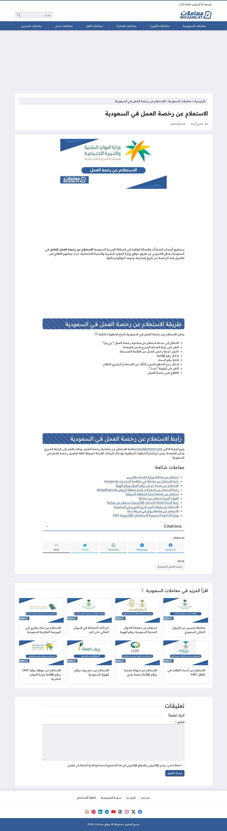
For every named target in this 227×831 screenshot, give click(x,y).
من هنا (108, 343)
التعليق (179, 722)
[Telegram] (107, 812)
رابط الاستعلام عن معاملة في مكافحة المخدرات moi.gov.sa (141, 481)
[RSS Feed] (87, 812)
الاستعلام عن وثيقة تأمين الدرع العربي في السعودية (146, 506)
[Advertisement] (113, 59)
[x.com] (133, 812)
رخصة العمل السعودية (169, 566)
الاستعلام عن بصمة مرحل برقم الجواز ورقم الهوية (147, 485)
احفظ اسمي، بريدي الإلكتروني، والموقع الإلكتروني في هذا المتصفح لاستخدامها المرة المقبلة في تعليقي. (124, 765)
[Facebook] (140, 812)
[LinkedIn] (100, 812)
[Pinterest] (93, 812)
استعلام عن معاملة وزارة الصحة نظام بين (152, 477)
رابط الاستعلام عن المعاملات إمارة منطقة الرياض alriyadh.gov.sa (138, 489)
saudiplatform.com (149, 449)
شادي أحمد (197, 123)
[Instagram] (127, 812)
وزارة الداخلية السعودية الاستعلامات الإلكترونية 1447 (146, 515)
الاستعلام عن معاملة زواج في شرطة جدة (153, 511)
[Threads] (120, 812)
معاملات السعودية (180, 101)
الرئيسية (199, 101)
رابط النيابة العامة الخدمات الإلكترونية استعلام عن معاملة (143, 502)
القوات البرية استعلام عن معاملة (159, 498)
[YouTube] (113, 812)
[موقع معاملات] (196, 15)
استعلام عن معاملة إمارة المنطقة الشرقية (152, 494)
